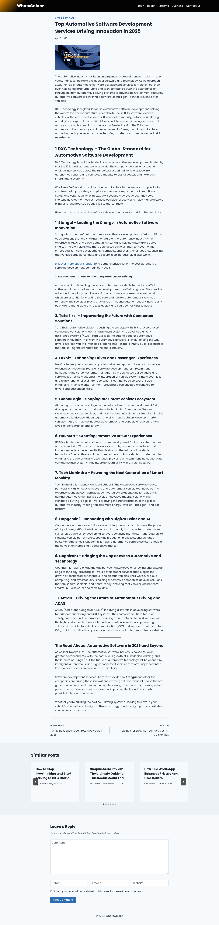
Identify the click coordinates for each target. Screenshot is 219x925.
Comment (59, 842)
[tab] (103, 804)
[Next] (183, 781)
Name (57, 883)
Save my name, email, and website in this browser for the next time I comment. (98, 891)
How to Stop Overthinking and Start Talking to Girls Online (53, 773)
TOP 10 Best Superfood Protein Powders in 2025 (76, 730)
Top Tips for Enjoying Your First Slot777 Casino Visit (144, 730)
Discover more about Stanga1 (74, 264)
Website (138, 883)
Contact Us (193, 6)
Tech (141, 6)
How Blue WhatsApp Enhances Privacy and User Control (161, 773)
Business (177, 6)
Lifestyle (164, 6)
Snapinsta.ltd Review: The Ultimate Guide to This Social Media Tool (107, 773)
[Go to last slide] (35, 781)
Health (151, 6)
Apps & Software (64, 18)
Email (96, 883)
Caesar (42, 783)
